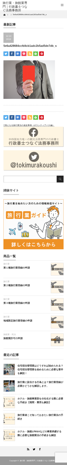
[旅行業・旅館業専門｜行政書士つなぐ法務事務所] (16, 6)
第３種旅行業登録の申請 (16, 303)
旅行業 (6, 264)
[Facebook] (39, 448)
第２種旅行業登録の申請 (16, 285)
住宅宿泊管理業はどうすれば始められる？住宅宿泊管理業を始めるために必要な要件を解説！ (40, 369)
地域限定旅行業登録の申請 (17, 320)
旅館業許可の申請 (13, 338)
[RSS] (27, 448)
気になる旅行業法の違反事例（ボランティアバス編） (29, 125)
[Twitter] (33, 448)
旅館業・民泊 (9, 334)
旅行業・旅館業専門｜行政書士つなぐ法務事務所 (39, 461)
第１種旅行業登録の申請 (16, 267)
